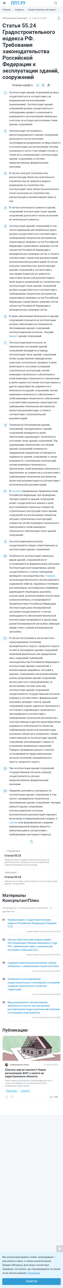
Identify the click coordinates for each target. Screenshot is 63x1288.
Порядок (50, 575)
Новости (25, 1091)
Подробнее (34, 1273)
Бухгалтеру (12, 1091)
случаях (15, 491)
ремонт (13, 336)
